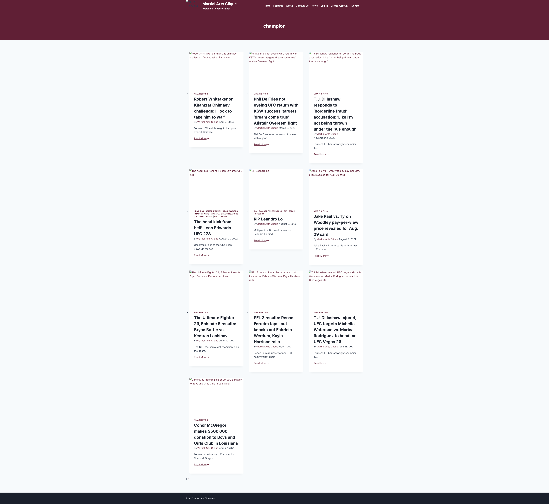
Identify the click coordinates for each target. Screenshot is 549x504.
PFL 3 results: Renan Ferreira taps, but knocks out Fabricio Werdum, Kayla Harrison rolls (273, 329)
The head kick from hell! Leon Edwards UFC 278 (212, 227)
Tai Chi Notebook (204, 216)
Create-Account (339, 5)
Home (267, 5)
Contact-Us (302, 5)
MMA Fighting (201, 94)
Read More (201, 138)
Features (278, 5)
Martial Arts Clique (207, 122)
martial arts (202, 214)
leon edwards (230, 211)
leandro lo (276, 211)
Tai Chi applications (227, 214)
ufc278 (223, 216)
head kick (199, 211)
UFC (216, 216)
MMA (213, 214)
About (289, 5)
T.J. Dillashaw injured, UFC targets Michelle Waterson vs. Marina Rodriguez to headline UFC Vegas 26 (335, 329)
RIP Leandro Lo (268, 219)
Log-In (324, 5)
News (315, 5)
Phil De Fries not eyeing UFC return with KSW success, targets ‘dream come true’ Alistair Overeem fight (276, 111)
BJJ (255, 211)
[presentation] (216, 70)
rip (285, 211)
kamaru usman (213, 211)
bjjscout (264, 211)
